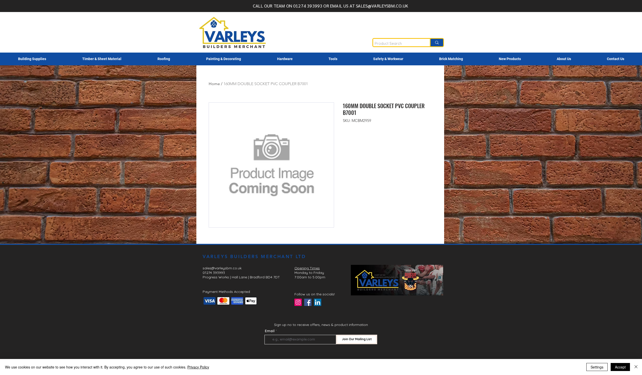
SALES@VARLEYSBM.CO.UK (382, 6)
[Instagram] (298, 302)
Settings (597, 366)
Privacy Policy (198, 366)
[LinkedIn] (317, 302)
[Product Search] (436, 42)
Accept (620, 366)
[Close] (636, 367)
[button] (32, 59)
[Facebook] (307, 302)
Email (270, 331)
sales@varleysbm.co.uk (222, 268)
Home (214, 83)
